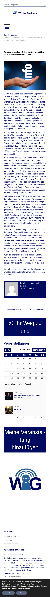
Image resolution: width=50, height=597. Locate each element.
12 (18, 368)
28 (12, 358)
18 (12, 373)
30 (24, 358)
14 (30, 368)
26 (18, 378)
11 (11, 368)
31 (30, 358)
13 (24, 368)
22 (36, 373)
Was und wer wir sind (12, 536)
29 (18, 358)
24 (6, 378)
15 (36, 368)
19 (18, 373)
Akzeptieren (9, 593)
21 (30, 373)
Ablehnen (21, 593)
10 (6, 368)
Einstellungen (22, 586)
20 (24, 373)
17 (6, 373)
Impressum (8, 540)
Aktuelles (13, 35)
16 (42, 368)
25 (12, 378)
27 (6, 358)
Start (5, 35)
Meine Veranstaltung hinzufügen (25, 439)
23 (42, 373)
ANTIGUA (17, 410)
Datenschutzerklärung (12, 544)
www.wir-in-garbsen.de (12, 577)
